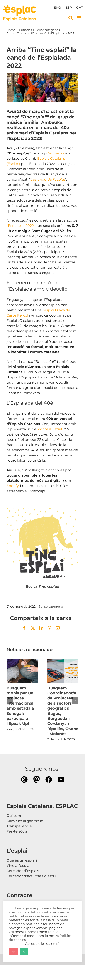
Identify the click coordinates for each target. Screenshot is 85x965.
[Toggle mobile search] (70, 17)
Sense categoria (51, 607)
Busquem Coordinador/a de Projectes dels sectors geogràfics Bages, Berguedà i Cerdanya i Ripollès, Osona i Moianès (63, 671)
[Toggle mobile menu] (79, 17)
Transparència (19, 826)
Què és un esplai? (22, 860)
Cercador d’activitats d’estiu (31, 876)
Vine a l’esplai (18, 865)
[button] (10, 700)
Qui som (14, 816)
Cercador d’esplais (23, 871)
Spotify (13, 486)
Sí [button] (24, 951)
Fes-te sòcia (17, 831)
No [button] (13, 951)
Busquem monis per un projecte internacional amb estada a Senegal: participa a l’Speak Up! (22, 671)
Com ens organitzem (25, 821)
